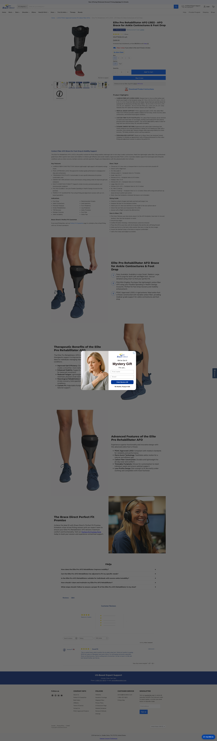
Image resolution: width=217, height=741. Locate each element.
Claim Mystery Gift (122, 382)
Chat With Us (209, 737)
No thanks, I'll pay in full (122, 386)
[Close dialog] (134, 353)
